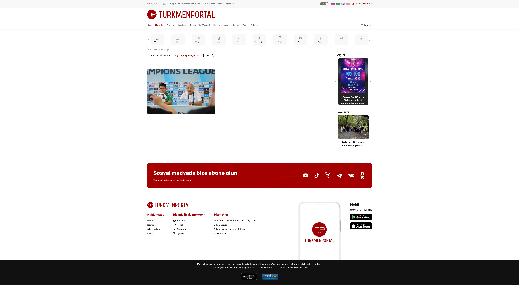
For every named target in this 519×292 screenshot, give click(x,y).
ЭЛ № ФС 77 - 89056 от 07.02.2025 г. (268, 267)
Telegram (181, 229)
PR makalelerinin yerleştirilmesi (229, 229)
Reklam (151, 220)
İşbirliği (151, 225)
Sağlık (280, 42)
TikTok (180, 225)
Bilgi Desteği (220, 225)
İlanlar (226, 25)
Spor (245, 25)
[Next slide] (369, 40)
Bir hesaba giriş (363, 3)
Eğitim (178, 42)
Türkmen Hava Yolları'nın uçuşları (198, 3)
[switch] (324, 3)
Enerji (300, 42)
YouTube (181, 220)
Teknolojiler (259, 42)
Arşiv (220, 3)
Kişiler (150, 233)
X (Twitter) (181, 233)
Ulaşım (341, 42)
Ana (150, 25)
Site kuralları (153, 229)
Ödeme (254, 25)
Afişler (193, 25)
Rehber (236, 25)
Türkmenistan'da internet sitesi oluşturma (235, 220)
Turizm (239, 42)
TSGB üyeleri (220, 233)
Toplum (321, 42)
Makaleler (182, 25)
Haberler (159, 25)
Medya (216, 25)
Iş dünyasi (361, 42)
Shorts (170, 25)
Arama (228, 3)
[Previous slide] (149, 40)
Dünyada (198, 42)
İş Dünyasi (204, 25)
